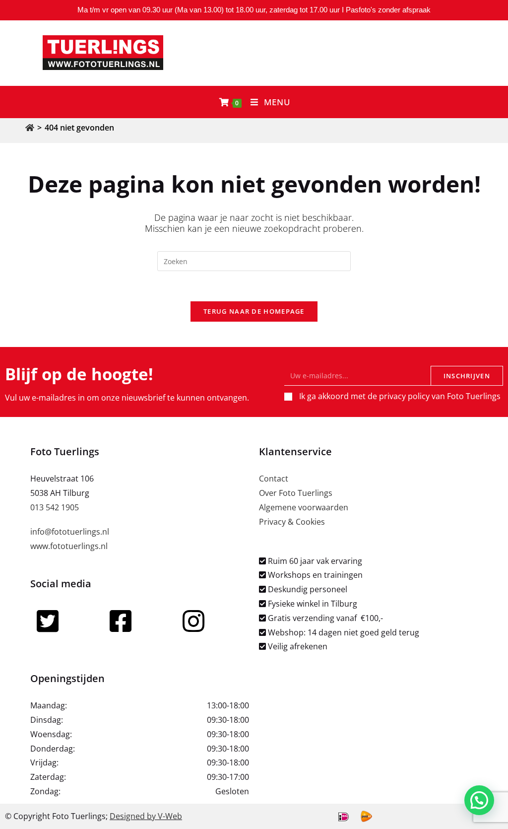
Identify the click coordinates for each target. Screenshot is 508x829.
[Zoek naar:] (254, 260)
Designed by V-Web (146, 816)
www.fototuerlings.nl (69, 546)
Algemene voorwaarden (303, 507)
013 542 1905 (54, 507)
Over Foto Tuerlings (295, 492)
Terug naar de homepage (254, 311)
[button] (479, 800)
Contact (273, 478)
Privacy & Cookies (292, 521)
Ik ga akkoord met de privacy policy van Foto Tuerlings (400, 396)
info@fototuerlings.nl (69, 531)
